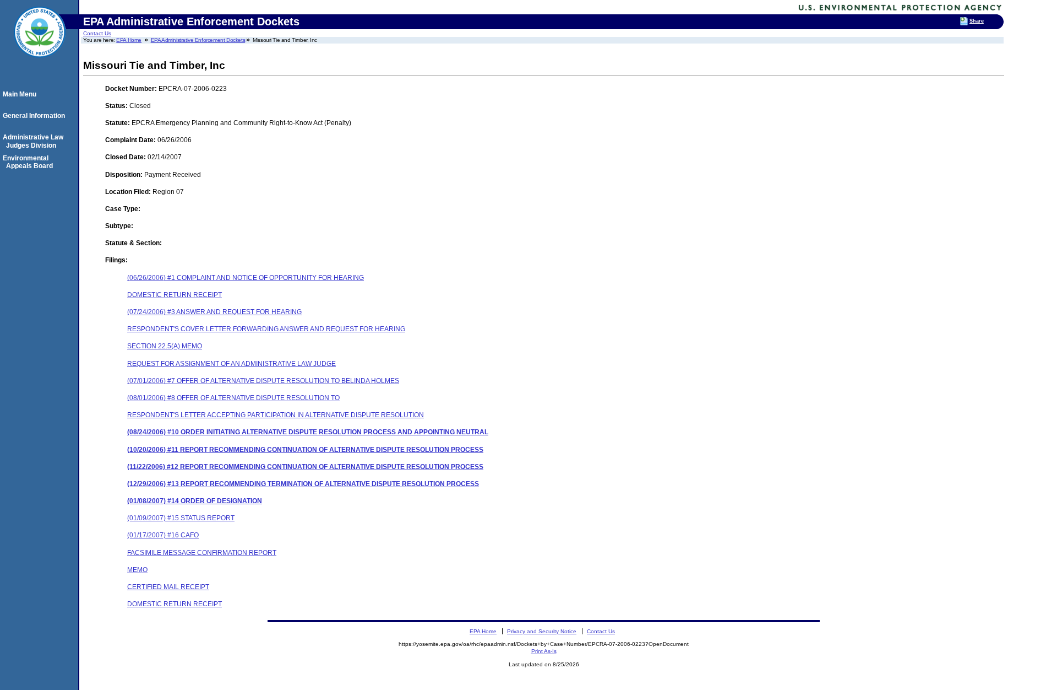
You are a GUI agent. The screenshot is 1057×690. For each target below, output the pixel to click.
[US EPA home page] (39, 63)
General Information (35, 116)
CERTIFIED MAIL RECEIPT (168, 587)
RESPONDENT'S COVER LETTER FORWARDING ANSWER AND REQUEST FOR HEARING (266, 329)
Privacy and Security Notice (541, 631)
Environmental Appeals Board (29, 162)
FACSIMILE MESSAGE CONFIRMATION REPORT (201, 553)
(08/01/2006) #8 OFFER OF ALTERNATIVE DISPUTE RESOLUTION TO (233, 398)
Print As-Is (544, 651)
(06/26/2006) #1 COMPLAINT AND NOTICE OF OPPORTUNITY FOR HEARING (245, 278)
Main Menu (21, 94)
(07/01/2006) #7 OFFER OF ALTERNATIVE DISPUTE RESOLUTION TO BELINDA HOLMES (263, 381)
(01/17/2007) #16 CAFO (163, 535)
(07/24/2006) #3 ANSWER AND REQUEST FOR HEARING (214, 312)
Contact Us (97, 33)
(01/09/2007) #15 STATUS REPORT (181, 518)
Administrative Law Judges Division (34, 141)
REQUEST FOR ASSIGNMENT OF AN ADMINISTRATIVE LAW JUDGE (231, 364)
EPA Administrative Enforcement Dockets (198, 40)
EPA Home (128, 40)
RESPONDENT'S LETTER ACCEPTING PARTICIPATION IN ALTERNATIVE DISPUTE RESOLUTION (275, 415)
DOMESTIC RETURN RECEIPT (174, 295)
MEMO (137, 570)
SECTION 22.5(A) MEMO (164, 346)
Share (976, 21)
